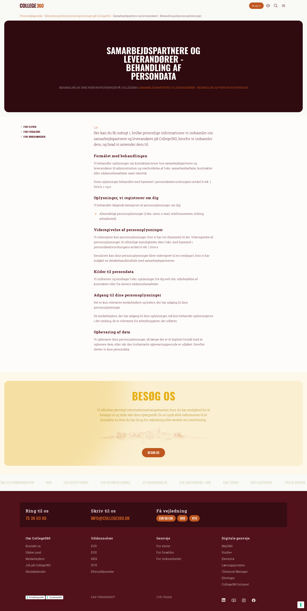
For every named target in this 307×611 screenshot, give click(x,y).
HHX (94, 559)
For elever (163, 546)
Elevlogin (228, 578)
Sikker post (33, 552)
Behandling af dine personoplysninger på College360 (77, 16)
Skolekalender (36, 571)
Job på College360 (38, 565)
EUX (94, 552)
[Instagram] (244, 600)
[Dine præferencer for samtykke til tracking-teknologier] (300, 604)
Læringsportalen (233, 565)
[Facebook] (254, 600)
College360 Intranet (235, 584)
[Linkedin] (224, 600)
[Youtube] (234, 600)
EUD (94, 546)
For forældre (165, 552)
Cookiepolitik (55, 597)
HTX (94, 565)
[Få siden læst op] (267, 5)
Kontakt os (33, 546)
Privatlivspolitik (36, 597)
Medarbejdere (35, 559)
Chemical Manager (235, 571)
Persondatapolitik (31, 16)
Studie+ (227, 552)
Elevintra (228, 559)
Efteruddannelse (102, 571)
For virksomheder (168, 559)
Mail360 (227, 546)
